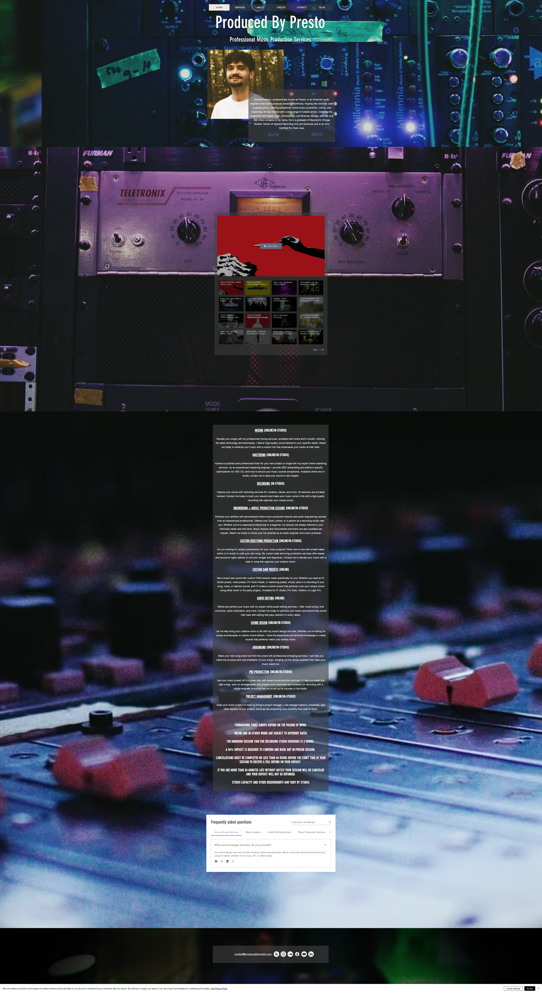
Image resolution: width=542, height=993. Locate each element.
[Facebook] (297, 954)
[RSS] (276, 954)
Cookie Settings (513, 988)
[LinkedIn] (311, 954)
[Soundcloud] (290, 954)
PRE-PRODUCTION (259, 672)
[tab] (226, 832)
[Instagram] (283, 954)
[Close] (538, 988)
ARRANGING (259, 647)
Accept (530, 988)
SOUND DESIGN (259, 623)
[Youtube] (304, 954)
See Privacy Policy (219, 988)
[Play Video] (231, 288)
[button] (240, 7)
